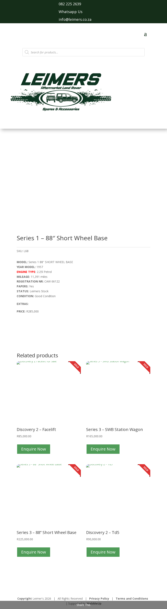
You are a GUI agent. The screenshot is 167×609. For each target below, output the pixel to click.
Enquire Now (33, 449)
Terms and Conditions (132, 598)
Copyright (24, 598)
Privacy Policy (99, 598)
